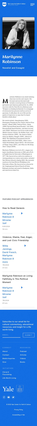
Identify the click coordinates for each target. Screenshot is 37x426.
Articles (23, 355)
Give (4, 362)
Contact (5, 355)
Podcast (23, 351)
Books (22, 362)
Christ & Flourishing (7, 373)
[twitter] (13, 397)
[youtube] (8, 397)
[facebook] (4, 397)
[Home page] (13, 4)
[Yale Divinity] (19, 389)
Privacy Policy (18, 409)
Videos (23, 358)
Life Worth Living (9, 378)
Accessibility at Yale (18, 415)
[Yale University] (8, 388)
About (5, 351)
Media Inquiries (8, 358)
